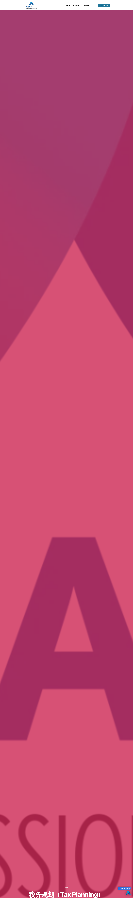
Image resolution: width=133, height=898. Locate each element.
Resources (87, 5)
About (68, 5)
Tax (66, 887)
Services (76, 5)
